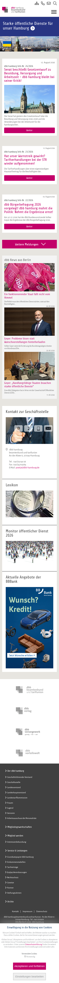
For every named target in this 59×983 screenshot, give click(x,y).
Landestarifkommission (17, 798)
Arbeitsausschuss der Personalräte (21, 818)
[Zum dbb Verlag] (29, 710)
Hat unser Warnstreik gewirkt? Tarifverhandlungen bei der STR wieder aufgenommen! (25, 159)
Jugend (10, 808)
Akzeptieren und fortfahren (29, 966)
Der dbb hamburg (15, 771)
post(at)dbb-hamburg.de (27, 467)
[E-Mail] (48, 4)
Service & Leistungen (17, 850)
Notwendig (30, 957)
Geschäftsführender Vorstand (19, 777)
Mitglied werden (15, 835)
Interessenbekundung (16, 842)
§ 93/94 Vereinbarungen (17, 872)
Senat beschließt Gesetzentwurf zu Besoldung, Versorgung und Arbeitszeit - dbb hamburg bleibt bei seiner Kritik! (29, 75)
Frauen (10, 803)
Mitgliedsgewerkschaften (19, 827)
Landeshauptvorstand (16, 793)
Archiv (10, 901)
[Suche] (54, 4)
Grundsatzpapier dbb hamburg (20, 857)
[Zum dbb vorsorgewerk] (29, 731)
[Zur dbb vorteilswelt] (29, 753)
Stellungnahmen (14, 893)
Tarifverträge (12, 867)
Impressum (27, 911)
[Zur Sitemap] (36, 4)
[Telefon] (42, 4)
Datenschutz (41, 911)
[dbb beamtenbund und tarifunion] (29, 689)
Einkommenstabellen (16, 862)
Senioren (11, 813)
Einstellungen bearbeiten (29, 976)
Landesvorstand (14, 787)
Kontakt (15, 911)
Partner (10, 888)
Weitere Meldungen (26, 244)
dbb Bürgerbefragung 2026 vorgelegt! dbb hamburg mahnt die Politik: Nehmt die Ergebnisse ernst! (28, 208)
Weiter (29, 130)
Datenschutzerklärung (33, 944)
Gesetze (10, 883)
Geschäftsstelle (13, 782)
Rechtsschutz (12, 877)
